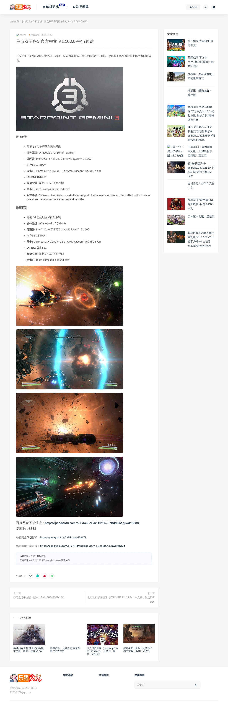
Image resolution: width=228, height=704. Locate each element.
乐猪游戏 (26, 21)
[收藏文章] (30, 576)
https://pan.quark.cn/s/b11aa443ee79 (63, 537)
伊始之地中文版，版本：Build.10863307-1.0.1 (38, 597)
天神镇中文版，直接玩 (201, 216)
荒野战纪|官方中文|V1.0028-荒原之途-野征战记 (201, 62)
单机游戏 (37, 21)
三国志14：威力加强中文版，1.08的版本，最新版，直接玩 (201, 151)
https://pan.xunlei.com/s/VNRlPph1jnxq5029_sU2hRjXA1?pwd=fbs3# (82, 546)
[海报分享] (52, 576)
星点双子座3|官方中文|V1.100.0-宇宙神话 (50, 560)
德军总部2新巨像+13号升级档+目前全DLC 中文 (200, 204)
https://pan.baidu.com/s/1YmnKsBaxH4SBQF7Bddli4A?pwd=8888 (92, 523)
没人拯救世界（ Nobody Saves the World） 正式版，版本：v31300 (102, 651)
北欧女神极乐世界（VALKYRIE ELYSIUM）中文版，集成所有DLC (121, 599)
